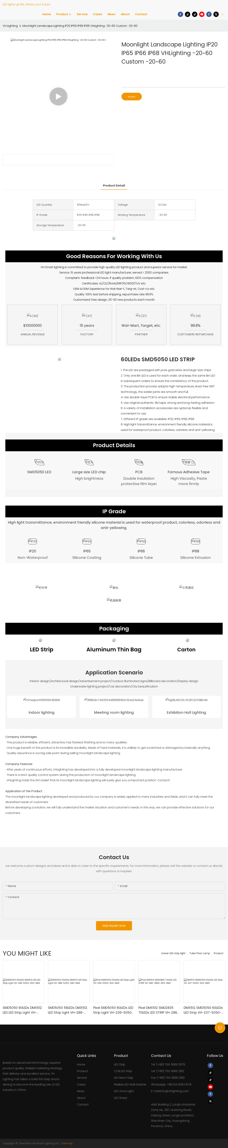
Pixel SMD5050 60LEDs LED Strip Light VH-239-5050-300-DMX (113, 1010)
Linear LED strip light (173, 953)
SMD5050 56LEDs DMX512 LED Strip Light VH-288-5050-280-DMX (67, 1010)
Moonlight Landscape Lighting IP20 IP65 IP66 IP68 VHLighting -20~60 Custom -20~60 (80, 26)
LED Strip (119, 1064)
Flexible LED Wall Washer (130, 1084)
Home (81, 1064)
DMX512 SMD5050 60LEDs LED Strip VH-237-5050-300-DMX (203, 1010)
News (80, 1091)
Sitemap (67, 1143)
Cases (81, 1084)
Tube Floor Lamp (199, 953)
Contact (83, 1104)
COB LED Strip (123, 1071)
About (81, 1098)
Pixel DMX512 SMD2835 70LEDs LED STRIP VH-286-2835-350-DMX (158, 1010)
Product (219, 953)
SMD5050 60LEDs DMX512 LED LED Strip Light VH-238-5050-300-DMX (22, 1010)
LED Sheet (120, 1098)
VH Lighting (10, 26)
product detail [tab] (114, 185)
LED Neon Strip (123, 1078)
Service (82, 1078)
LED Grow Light (124, 1091)
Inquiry (131, 96)
